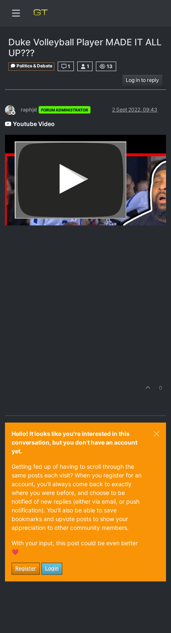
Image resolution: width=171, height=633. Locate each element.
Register (25, 568)
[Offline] (13, 109)
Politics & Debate (34, 66)
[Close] (156, 434)
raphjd (29, 109)
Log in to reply (142, 80)
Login (52, 568)
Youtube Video (33, 123)
